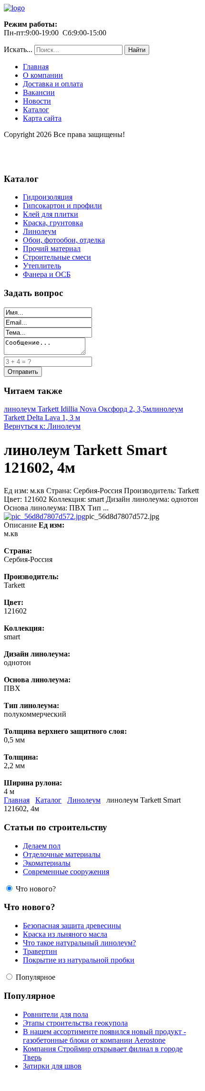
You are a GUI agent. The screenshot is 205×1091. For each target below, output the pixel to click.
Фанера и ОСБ (47, 274)
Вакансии (39, 92)
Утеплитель (42, 266)
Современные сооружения (66, 872)
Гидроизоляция (47, 197)
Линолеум (39, 231)
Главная (36, 67)
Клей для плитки (50, 214)
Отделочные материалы (62, 854)
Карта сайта (42, 118)
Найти (136, 49)
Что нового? (36, 889)
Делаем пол (42, 846)
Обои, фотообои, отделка (64, 240)
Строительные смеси (57, 257)
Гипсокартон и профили (62, 205)
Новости (37, 101)
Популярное (35, 977)
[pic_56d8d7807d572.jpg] (44, 516)
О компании (43, 75)
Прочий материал (52, 248)
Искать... (18, 49)
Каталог (36, 110)
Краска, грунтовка (53, 223)
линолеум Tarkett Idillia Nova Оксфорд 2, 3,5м (77, 409)
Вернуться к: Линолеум (42, 426)
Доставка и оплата (53, 84)
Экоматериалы (47, 863)
